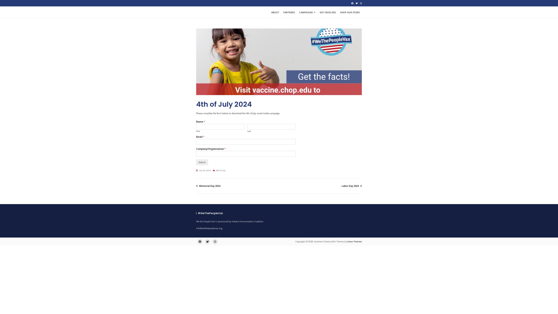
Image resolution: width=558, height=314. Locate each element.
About (275, 12)
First (198, 131)
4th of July (221, 170)
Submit (202, 162)
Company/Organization (211, 148)
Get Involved (328, 12)
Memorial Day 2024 (209, 186)
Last (249, 131)
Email (200, 136)
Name (200, 121)
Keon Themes (354, 241)
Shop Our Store (350, 12)
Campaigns (306, 12)
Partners (289, 12)
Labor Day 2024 (350, 186)
